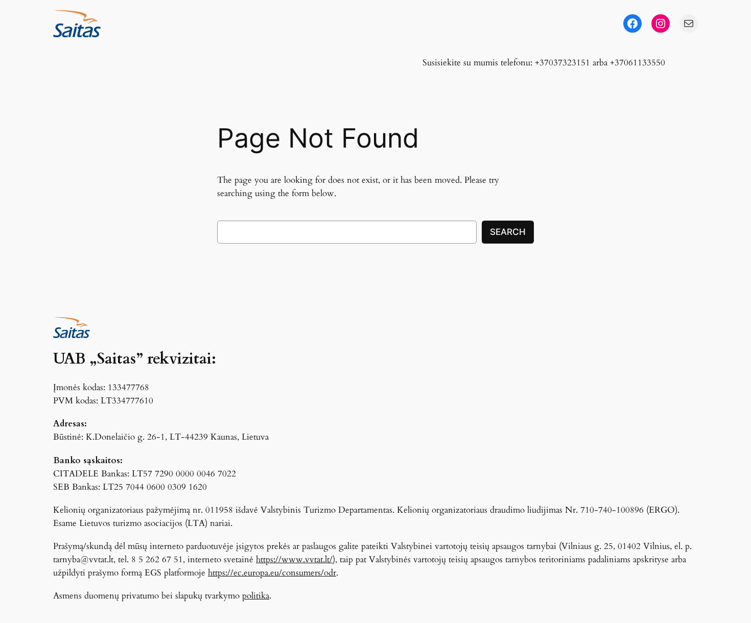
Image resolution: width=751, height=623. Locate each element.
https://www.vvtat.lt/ (294, 559)
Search (508, 232)
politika (255, 596)
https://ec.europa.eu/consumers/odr (272, 573)
